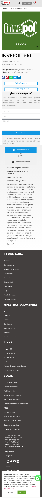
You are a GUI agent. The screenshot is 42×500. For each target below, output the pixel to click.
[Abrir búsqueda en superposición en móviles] (19, 3)
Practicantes (8, 273)
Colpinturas (8, 324)
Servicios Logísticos (11, 337)
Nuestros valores (10, 299)
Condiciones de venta (11, 382)
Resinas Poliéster (26, 70)
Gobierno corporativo (11, 425)
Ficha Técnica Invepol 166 (19, 72)
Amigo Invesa (9, 357)
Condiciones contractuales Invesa (16, 404)
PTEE (6, 408)
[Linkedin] (17, 461)
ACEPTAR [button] (22, 492)
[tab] (21, 150)
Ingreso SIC (8, 349)
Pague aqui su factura (12, 370)
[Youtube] (14, 461)
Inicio (4, 8)
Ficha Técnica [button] (21, 83)
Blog (5, 291)
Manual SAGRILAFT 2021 (12, 421)
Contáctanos (8, 278)
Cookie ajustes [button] (10, 492)
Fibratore (7, 332)
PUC (5, 362)
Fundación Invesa (10, 295)
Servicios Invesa (9, 353)
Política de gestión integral (13, 429)
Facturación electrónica (12, 399)
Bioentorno (8, 286)
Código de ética (9, 412)
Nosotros (7, 261)
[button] (3, 77)
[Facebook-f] (11, 461)
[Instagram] (7, 461)
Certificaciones (9, 265)
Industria (11, 8)
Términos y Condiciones (12, 395)
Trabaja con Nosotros (11, 269)
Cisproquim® (8, 282)
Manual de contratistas (12, 416)
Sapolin (6, 320)
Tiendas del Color (10, 328)
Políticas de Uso (9, 391)
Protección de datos (11, 387)
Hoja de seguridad (20, 89)
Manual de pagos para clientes (15, 366)
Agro (5, 311)
